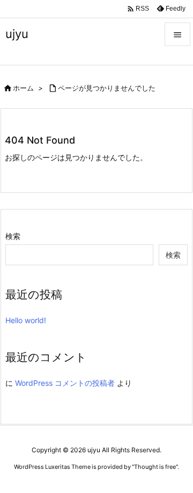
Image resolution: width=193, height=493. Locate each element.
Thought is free (155, 466)
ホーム (23, 88)
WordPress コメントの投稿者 (65, 382)
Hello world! (25, 320)
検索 (12, 236)
